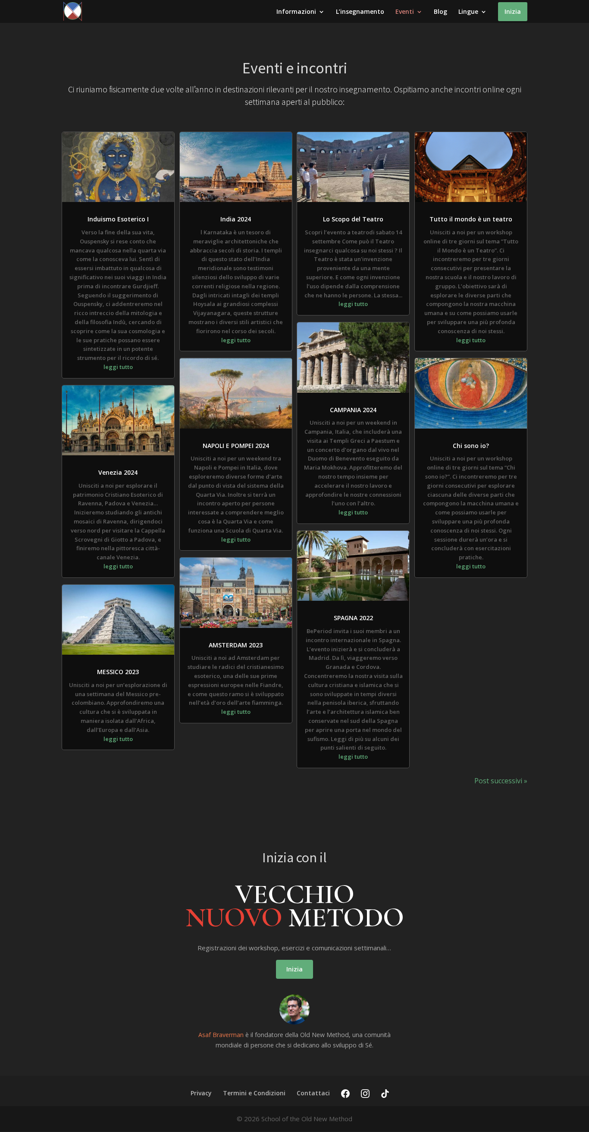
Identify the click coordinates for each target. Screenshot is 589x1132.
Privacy (201, 1093)
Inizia (512, 11)
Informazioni (296, 12)
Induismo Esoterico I (118, 219)
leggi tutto (118, 367)
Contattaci (313, 1093)
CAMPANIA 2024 (353, 410)
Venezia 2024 (118, 472)
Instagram (365, 1093)
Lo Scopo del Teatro (353, 219)
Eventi (404, 12)
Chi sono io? (471, 445)
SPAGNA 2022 (353, 618)
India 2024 (235, 219)
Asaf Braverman (221, 1035)
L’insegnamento (360, 12)
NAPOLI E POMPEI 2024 (236, 445)
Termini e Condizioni (254, 1093)
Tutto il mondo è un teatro (470, 219)
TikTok (385, 1093)
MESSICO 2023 (118, 672)
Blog (440, 12)
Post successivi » (500, 780)
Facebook (345, 1093)
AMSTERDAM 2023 (236, 645)
